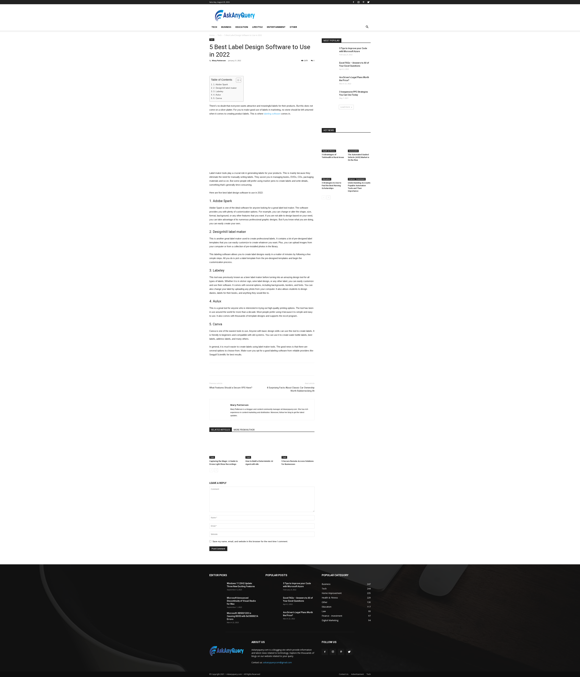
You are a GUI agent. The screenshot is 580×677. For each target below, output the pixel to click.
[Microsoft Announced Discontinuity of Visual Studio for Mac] (216, 601)
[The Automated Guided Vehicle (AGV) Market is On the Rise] (359, 144)
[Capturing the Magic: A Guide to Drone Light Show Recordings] (225, 447)
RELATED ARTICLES (220, 430)
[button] (367, 27)
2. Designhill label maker (225, 88)
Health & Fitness (329, 151)
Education (241, 27)
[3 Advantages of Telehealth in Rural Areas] (333, 144)
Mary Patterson (219, 60)
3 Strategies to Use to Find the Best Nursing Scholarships (331, 185)
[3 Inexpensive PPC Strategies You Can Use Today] (329, 95)
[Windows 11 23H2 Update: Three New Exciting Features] (216, 587)
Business (226, 27)
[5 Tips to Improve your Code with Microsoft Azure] (329, 52)
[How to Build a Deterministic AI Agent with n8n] (261, 447)
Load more (345, 107)
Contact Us (343, 674)
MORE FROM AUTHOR (244, 430)
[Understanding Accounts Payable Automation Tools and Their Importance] (359, 172)
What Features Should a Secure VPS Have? (230, 387)
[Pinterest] (363, 2)
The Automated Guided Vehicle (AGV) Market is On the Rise (358, 157)
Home (212, 35)
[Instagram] (358, 2)
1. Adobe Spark (220, 84)
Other (293, 27)
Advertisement (357, 674)
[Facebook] (353, 2)
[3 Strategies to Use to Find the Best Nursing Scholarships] (333, 172)
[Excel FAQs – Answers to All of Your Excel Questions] (329, 66)
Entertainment (276, 27)
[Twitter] (368, 2)
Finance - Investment (357, 179)
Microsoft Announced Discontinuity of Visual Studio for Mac (241, 601)
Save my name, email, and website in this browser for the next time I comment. (250, 541)
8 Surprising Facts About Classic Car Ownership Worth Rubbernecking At (290, 389)
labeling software (272, 113)
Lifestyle (257, 27)
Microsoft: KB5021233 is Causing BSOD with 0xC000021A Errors (242, 616)
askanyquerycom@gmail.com (277, 662)
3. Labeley (218, 91)
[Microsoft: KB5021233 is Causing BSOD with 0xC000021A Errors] (216, 617)
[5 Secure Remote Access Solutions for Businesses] (298, 447)
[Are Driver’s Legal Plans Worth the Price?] (329, 81)
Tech (214, 27)
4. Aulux (217, 94)
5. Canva (217, 98)
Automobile (353, 151)
